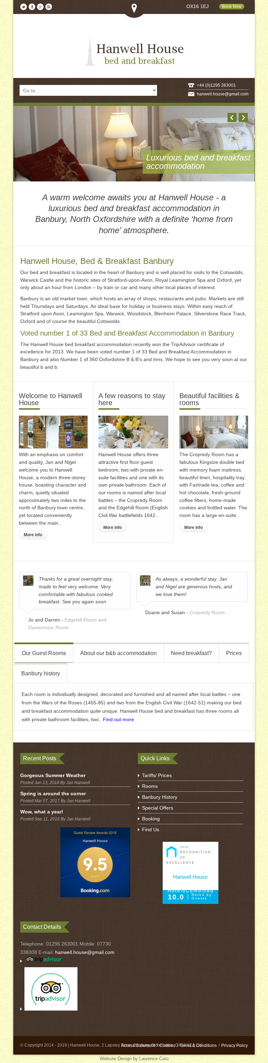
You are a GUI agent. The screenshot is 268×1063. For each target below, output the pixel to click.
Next (243, 117)
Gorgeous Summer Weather (52, 775)
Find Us (150, 829)
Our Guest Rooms (44, 653)
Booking (151, 818)
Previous (232, 117)
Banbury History (159, 797)
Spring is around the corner (53, 793)
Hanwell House (190, 876)
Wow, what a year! (41, 811)
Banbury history (40, 673)
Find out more (118, 719)
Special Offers (157, 808)
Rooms (150, 786)
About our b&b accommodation (118, 653)
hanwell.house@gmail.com (222, 94)
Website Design (116, 1058)
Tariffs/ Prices (157, 775)
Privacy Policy (234, 1045)
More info (33, 534)
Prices (234, 653)
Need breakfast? (191, 653)
